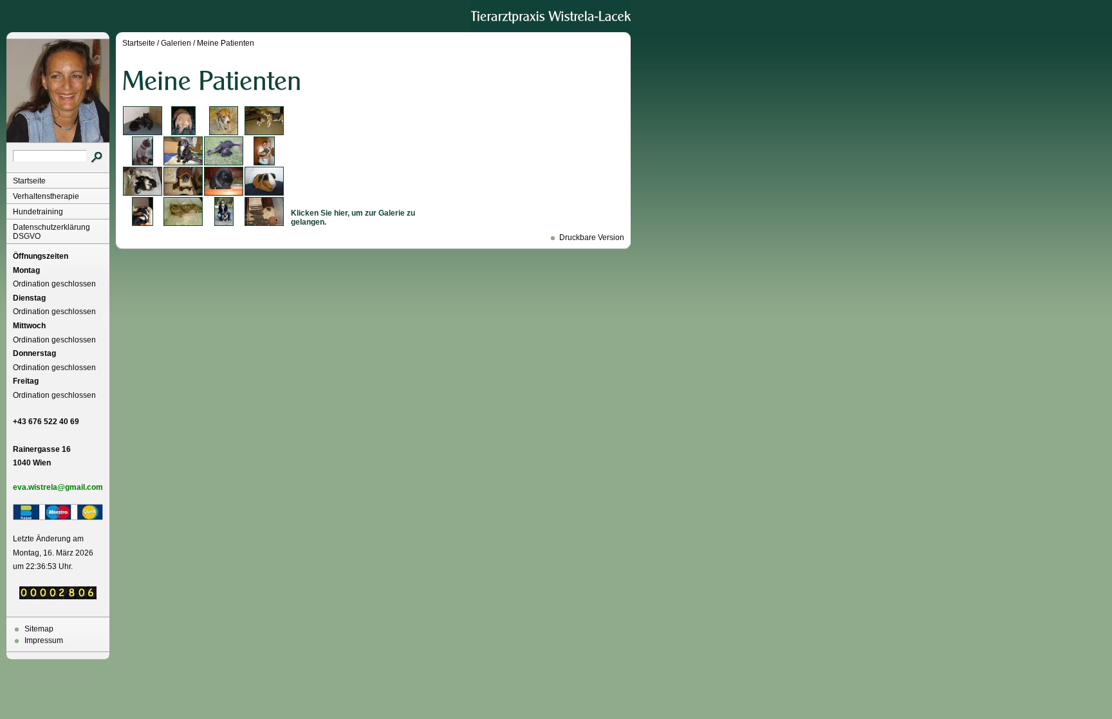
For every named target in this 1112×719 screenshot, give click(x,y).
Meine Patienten (225, 43)
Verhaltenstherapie (46, 196)
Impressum (43, 640)
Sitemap (38, 628)
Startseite (29, 180)
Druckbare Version (591, 237)
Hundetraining (38, 211)
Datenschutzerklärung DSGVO (51, 232)
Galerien (176, 43)
